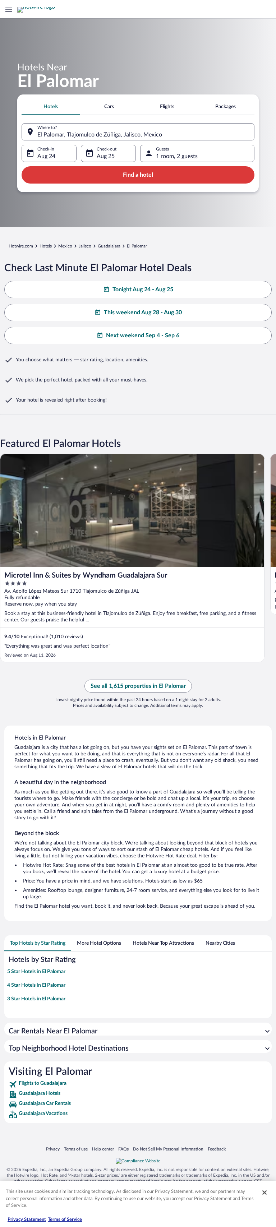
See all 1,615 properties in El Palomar (138, 686)
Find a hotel (138, 175)
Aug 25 (106, 156)
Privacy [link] (53, 1149)
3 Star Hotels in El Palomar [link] (36, 998)
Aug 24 (46, 156)
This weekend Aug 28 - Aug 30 (143, 312)
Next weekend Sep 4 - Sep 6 (142, 335)
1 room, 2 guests (177, 156)
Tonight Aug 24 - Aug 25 (142, 289)
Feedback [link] (217, 1149)
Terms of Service (65, 1219)
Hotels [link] (46, 246)
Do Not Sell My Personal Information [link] (168, 1149)
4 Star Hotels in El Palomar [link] (36, 985)
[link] (138, 1084)
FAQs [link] (123, 1149)
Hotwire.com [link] (21, 246)
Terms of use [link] (76, 1149)
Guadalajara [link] (109, 246)
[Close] (264, 1192)
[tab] (51, 107)
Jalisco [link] (85, 246)
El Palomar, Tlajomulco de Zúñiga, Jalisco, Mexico (99, 135)
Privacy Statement (27, 1219)
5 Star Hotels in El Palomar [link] (36, 971)
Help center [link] (103, 1149)
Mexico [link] (65, 246)
